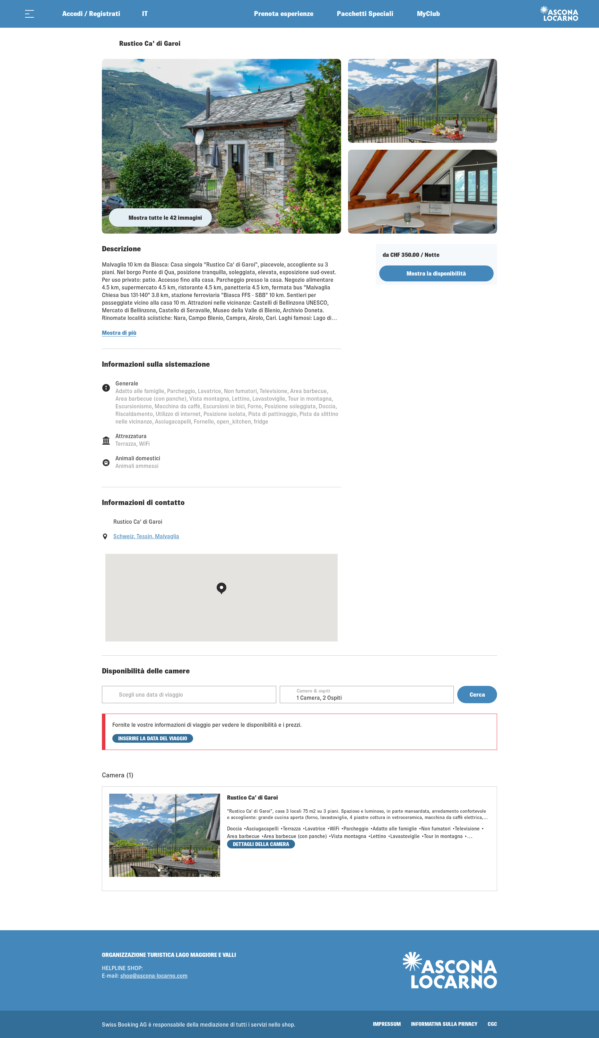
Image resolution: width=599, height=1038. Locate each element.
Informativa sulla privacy (444, 1024)
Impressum (387, 1024)
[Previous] (108, 43)
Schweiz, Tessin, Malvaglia (146, 536)
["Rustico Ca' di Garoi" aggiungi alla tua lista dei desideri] (490, 43)
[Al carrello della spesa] (46, 13)
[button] (159, 870)
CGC (492, 1024)
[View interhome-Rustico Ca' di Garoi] (221, 146)
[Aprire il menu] (29, 13)
